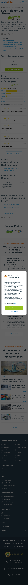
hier (15, 303)
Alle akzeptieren (14, 308)
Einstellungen (14, 311)
